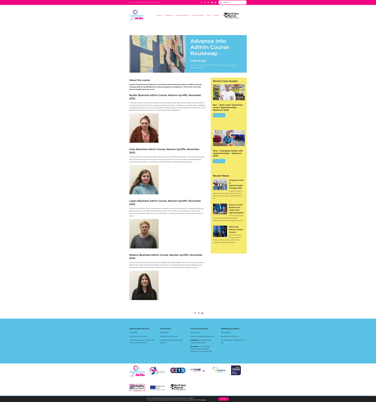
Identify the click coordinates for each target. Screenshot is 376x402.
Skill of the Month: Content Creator (236, 229)
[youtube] (212, 2)
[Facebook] (195, 313)
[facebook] (201, 2)
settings (203, 400)
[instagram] (208, 2)
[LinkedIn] (202, 313)
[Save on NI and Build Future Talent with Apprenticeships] (220, 209)
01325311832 (140, 2)
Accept (223, 399)
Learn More (219, 115)
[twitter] (205, 2)
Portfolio (199, 65)
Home (192, 65)
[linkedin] (215, 2)
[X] (199, 313)
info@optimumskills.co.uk (152, 2)
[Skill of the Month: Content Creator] (220, 231)
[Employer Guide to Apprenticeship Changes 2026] (220, 184)
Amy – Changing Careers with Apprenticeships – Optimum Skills (228, 153)
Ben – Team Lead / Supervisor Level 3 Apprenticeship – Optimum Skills (228, 107)
